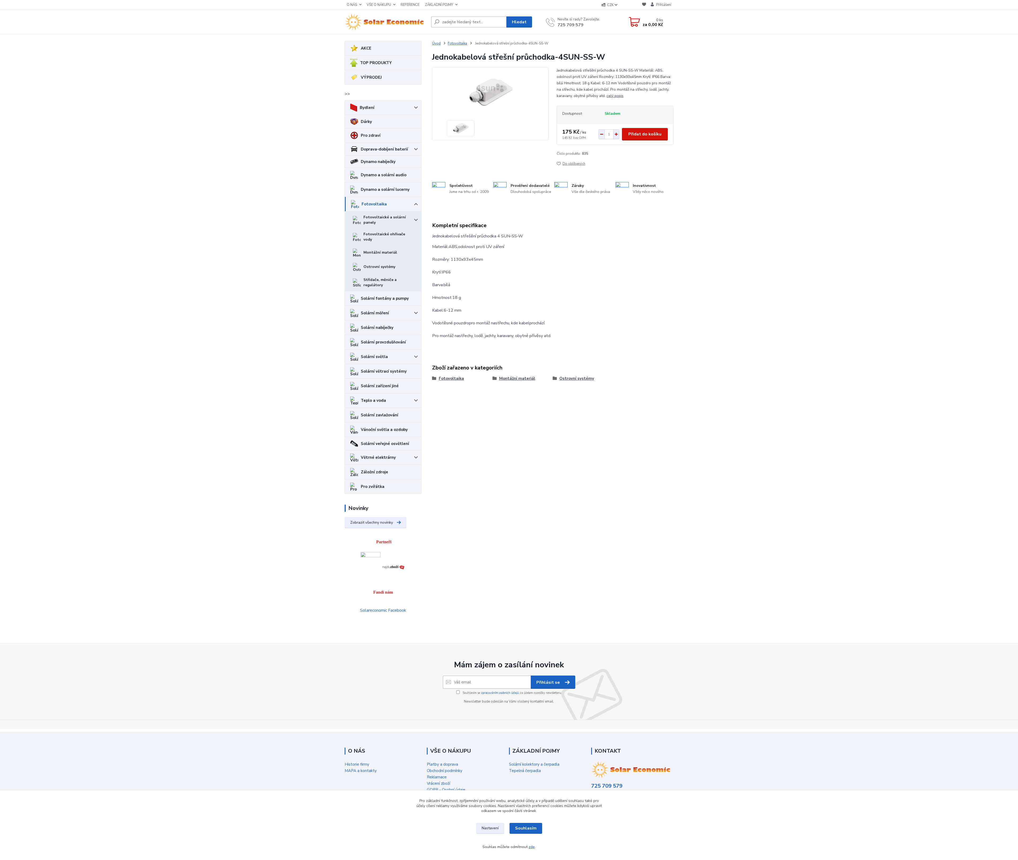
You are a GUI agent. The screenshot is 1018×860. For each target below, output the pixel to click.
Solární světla (374, 356)
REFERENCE (410, 4)
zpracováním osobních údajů (500, 693)
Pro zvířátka (372, 486)
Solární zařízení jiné (380, 386)
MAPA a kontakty (361, 770)
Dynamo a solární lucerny (385, 189)
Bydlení (367, 107)
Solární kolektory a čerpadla (534, 764)
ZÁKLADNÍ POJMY (439, 4)
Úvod (436, 43)
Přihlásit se (548, 682)
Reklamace (437, 777)
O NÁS (352, 4)
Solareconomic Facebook (383, 610)
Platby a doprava (442, 764)
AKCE (366, 48)
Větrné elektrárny (378, 457)
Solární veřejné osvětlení (385, 443)
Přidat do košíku (644, 134)
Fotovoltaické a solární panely (384, 220)
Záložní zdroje (374, 472)
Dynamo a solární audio (383, 175)
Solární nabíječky (377, 327)
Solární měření (375, 313)
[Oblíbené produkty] (644, 5)
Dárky (366, 121)
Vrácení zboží (438, 783)
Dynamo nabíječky (378, 161)
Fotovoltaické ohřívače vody (384, 237)
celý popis (615, 95)
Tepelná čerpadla (525, 770)
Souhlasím (526, 828)
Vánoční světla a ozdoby (384, 429)
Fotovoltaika (374, 204)
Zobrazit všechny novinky (371, 522)
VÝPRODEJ (371, 77)
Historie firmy (357, 764)
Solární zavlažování (379, 415)
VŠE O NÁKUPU (379, 4)
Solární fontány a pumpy (385, 298)
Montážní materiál (380, 252)
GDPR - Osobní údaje (446, 789)
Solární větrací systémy (384, 371)
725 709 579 (570, 25)
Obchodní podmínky (444, 770)
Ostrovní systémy (379, 266)
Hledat (519, 22)
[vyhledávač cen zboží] (393, 567)
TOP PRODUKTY (376, 62)
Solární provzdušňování (383, 342)
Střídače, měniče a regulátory (380, 282)
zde (532, 846)
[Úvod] (386, 22)
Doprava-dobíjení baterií (384, 149)
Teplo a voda (373, 400)
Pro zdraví (370, 135)
